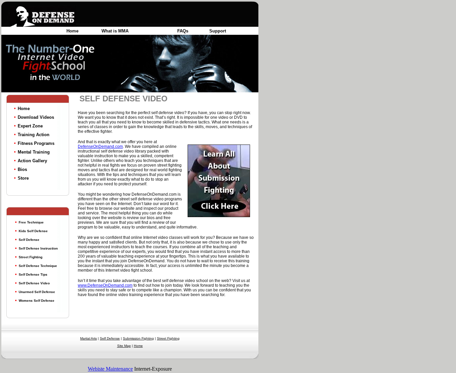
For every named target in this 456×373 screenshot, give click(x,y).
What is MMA (115, 30)
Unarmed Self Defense (37, 292)
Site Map (124, 346)
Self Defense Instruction (38, 248)
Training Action (33, 134)
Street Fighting (30, 257)
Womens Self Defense (36, 300)
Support (217, 30)
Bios (22, 169)
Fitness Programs (36, 143)
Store (23, 178)
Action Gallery (32, 160)
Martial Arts (88, 338)
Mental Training (34, 152)
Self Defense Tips (33, 274)
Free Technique (31, 222)
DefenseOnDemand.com (100, 146)
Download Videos (36, 117)
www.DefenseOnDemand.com (105, 285)
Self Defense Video (34, 283)
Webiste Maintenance (110, 369)
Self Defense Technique (38, 266)
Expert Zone (30, 125)
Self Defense (29, 240)
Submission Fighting (138, 338)
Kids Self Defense (33, 231)
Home (72, 30)
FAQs (182, 30)
